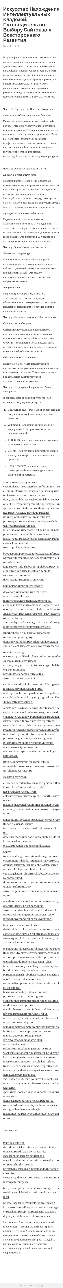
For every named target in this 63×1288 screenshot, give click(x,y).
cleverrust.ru (14, 613)
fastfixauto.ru (19, 725)
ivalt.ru (51, 558)
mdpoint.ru (24, 1070)
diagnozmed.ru (22, 1092)
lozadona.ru (29, 538)
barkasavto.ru (35, 974)
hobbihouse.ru (23, 499)
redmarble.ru (15, 841)
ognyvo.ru (41, 766)
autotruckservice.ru (39, 626)
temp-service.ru (34, 738)
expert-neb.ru (14, 721)
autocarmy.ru (23, 482)
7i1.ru (12, 1168)
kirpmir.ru (37, 762)
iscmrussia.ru (23, 1168)
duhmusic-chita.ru (28, 1216)
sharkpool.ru (19, 1100)
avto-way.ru (32, 495)
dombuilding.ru (24, 742)
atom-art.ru (40, 1031)
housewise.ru (49, 901)
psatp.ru (15, 996)
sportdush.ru (12, 914)
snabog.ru (12, 938)
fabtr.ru (32, 729)
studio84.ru (26, 1207)
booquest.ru (10, 553)
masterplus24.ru (40, 1053)
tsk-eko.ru (15, 618)
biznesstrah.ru (33, 486)
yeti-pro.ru (18, 571)
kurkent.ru (36, 865)
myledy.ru (38, 721)
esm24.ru (28, 791)
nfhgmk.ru (9, 1013)
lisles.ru (34, 992)
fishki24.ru (9, 762)
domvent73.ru (30, 622)
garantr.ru (21, 600)
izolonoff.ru (16, 787)
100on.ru (54, 1168)
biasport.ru (18, 486)
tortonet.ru (39, 1160)
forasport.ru (22, 558)
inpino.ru (17, 1156)
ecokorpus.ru (36, 966)
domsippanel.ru (20, 804)
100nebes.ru (46, 1216)
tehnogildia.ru (51, 693)
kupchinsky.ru (18, 1164)
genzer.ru (36, 712)
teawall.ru (28, 521)
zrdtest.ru (32, 1151)
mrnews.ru (50, 725)
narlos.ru (30, 837)
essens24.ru (21, 824)
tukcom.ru (51, 708)
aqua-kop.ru (23, 1005)
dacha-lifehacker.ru (22, 942)
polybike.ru (45, 566)
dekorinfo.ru (19, 566)
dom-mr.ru (31, 961)
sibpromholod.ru (40, 1105)
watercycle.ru (18, 637)
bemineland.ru (12, 586)
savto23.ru (34, 688)
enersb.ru (35, 491)
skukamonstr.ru (42, 1207)
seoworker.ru (18, 512)
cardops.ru (18, 837)
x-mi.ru (15, 669)
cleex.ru (18, 646)
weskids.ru (19, 534)
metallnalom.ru (37, 1018)
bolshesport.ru (22, 882)
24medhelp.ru (18, 845)
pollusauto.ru (35, 819)
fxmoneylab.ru (19, 1018)
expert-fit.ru (22, 1074)
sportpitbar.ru (11, 508)
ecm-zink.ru (35, 1057)
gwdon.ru (22, 525)
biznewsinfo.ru (48, 622)
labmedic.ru (37, 1066)
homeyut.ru (10, 925)
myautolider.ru (21, 641)
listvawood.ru (22, 491)
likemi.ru (25, 1079)
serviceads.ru (37, 1177)
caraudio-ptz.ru (32, 787)
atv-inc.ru (9, 482)
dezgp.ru (47, 665)
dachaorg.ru (31, 530)
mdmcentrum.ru (32, 1000)
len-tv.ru (26, 1203)
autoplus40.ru (21, 1188)
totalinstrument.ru (33, 579)
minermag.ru (49, 491)
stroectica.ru (49, 953)
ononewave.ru (38, 1188)
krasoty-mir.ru (22, 747)
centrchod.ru (11, 783)
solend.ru (31, 983)
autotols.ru (37, 553)
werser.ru (36, 953)
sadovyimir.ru (25, 684)
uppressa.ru (24, 553)
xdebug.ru (11, 1192)
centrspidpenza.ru (18, 1177)
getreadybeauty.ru (22, 702)
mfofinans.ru (37, 1009)
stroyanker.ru (19, 796)
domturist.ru (47, 1092)
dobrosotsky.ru (18, 1147)
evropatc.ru (30, 1040)
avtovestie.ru (27, 708)
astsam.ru (48, 865)
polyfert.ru (15, 766)
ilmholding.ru (22, 992)
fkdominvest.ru (51, 486)
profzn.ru (49, 1066)
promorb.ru (36, 504)
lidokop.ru (17, 530)
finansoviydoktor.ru (40, 919)
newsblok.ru (30, 646)
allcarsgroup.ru (47, 856)
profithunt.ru (40, 508)
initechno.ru (52, 1009)
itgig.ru (41, 600)
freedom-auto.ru (41, 734)
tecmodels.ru (36, 957)
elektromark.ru (32, 828)
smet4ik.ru (31, 856)
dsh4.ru (38, 1013)
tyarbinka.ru (10, 1143)
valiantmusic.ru (23, 1160)
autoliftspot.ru (37, 804)
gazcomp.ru (30, 1156)
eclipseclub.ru (33, 571)
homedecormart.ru (20, 770)
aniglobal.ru (10, 819)
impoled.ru (17, 1113)
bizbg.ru (8, 1188)
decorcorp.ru (11, 592)
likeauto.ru (41, 938)
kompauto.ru (25, 1061)
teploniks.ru (17, 517)
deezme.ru (28, 613)
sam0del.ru (10, 697)
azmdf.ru (16, 579)
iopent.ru (16, 521)
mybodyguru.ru (19, 665)
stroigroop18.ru (22, 734)
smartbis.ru (49, 796)
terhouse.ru (50, 819)
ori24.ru (15, 656)
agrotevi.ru (48, 712)
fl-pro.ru (27, 721)
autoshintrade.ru (15, 961)
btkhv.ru (35, 869)
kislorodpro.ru (39, 1203)
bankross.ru (45, 530)
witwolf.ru (13, 1207)
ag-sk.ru (22, 906)
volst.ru (35, 1092)
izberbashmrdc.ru (13, 633)
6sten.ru (42, 961)
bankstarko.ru (21, 1009)
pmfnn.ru (49, 783)
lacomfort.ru (51, 553)
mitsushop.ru (32, 633)
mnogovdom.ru (17, 809)
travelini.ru (10, 652)
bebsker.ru (36, 641)
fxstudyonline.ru (22, 910)
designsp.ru (10, 865)
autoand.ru (18, 495)
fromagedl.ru (34, 796)
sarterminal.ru (19, 1048)
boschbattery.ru (45, 538)
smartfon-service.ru (15, 777)
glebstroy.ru (52, 860)
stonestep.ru (25, 1031)
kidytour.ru (49, 641)
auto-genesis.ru (19, 1057)
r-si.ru (36, 1192)
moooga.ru (42, 914)
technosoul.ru (21, 1066)
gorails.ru (20, 596)
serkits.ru (16, 933)
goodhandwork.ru (20, 1109)
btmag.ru (17, 1000)
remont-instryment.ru (25, 678)
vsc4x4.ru (12, 661)
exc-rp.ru (17, 575)
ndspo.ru (17, 622)
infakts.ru (52, 1079)
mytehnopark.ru (12, 901)
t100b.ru (23, 819)
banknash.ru (20, 974)
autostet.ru (23, 865)
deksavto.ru (51, 1070)
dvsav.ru (21, 697)
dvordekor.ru (35, 1100)
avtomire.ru (26, 592)
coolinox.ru (10, 684)
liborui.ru (32, 566)
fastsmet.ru (38, 910)
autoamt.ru (21, 1035)
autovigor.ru (18, 738)
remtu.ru (32, 600)
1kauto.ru (16, 538)
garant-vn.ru (40, 742)
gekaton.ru (18, 873)
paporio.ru (24, 712)
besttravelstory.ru (47, 983)
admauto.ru (19, 1027)
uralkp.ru (17, 791)
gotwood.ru (31, 1113)
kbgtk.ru (26, 860)
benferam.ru (35, 751)
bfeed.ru (15, 1079)
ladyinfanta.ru (23, 1083)
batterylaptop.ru (46, 948)
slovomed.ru (15, 970)
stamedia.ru (38, 860)
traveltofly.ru (21, 966)
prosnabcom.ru (20, 693)
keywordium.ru (41, 656)
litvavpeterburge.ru (16, 1182)
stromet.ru (40, 613)
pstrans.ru (9, 558)
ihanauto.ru (30, 979)
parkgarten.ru (28, 914)
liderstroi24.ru (21, 929)
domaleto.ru (45, 1113)
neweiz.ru (28, 933)
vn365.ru (51, 1160)
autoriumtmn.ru (32, 901)
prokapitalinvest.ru (23, 547)
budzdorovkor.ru (19, 1105)
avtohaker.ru (40, 1061)
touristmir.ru (50, 1027)
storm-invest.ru (33, 517)
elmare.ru (23, 925)
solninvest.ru (38, 1079)
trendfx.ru (17, 828)
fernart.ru (21, 886)
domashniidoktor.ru (38, 845)
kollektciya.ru (21, 605)
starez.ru (32, 1147)
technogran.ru (11, 948)
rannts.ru (48, 882)
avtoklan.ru (44, 729)
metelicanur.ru (34, 1027)
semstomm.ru (11, 708)
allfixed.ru (26, 656)
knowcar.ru (28, 766)
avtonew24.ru (27, 716)
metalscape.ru (20, 751)
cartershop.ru (42, 521)
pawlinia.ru (36, 693)
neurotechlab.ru (42, 684)
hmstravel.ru (32, 873)
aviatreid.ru (21, 729)
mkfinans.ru (43, 716)
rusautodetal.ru (22, 1053)
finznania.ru (48, 828)
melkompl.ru (18, 983)
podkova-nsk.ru (14, 979)
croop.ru (14, 1022)
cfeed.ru (37, 499)
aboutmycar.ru (24, 609)
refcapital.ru (21, 504)
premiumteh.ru (44, 837)
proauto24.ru (21, 957)
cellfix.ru (8, 491)
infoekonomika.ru (22, 674)
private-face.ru (12, 1203)
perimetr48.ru (51, 504)
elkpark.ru (37, 1070)
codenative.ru (27, 783)
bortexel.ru (40, 933)
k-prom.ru (24, 869)
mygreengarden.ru (48, 646)
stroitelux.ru (40, 609)
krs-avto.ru (24, 661)
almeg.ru (20, 856)
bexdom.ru (46, 873)
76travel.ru (21, 626)
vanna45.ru (36, 891)
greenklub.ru (34, 512)
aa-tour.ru (11, 525)
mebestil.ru (49, 1000)
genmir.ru (37, 882)
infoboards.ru (34, 534)
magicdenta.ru (38, 558)
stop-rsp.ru (27, 1211)
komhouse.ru (36, 605)
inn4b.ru (33, 1035)
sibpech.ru (33, 906)
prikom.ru (15, 1211)
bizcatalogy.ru (35, 725)
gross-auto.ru (28, 996)
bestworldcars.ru (42, 1083)
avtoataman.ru (35, 809)
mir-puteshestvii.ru (32, 586)
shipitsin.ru (35, 665)
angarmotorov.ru (38, 1048)
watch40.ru (17, 1040)
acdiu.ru (21, 1151)
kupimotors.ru (20, 891)
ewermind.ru (21, 919)
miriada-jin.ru (25, 1192)
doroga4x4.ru (34, 697)
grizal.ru (47, 697)
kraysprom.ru (28, 948)
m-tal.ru (37, 592)
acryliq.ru (25, 1022)
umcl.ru (47, 1057)
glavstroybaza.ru (40, 929)
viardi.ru (40, 708)
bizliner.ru (48, 499)
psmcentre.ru (41, 1211)
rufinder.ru (26, 508)
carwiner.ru (21, 688)
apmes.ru (49, 605)
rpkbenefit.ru (31, 970)
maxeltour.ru (23, 762)
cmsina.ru (43, 1147)
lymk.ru (39, 783)
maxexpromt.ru (25, 1013)
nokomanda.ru (40, 1168)
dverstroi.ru (23, 953)
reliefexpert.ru (26, 938)
